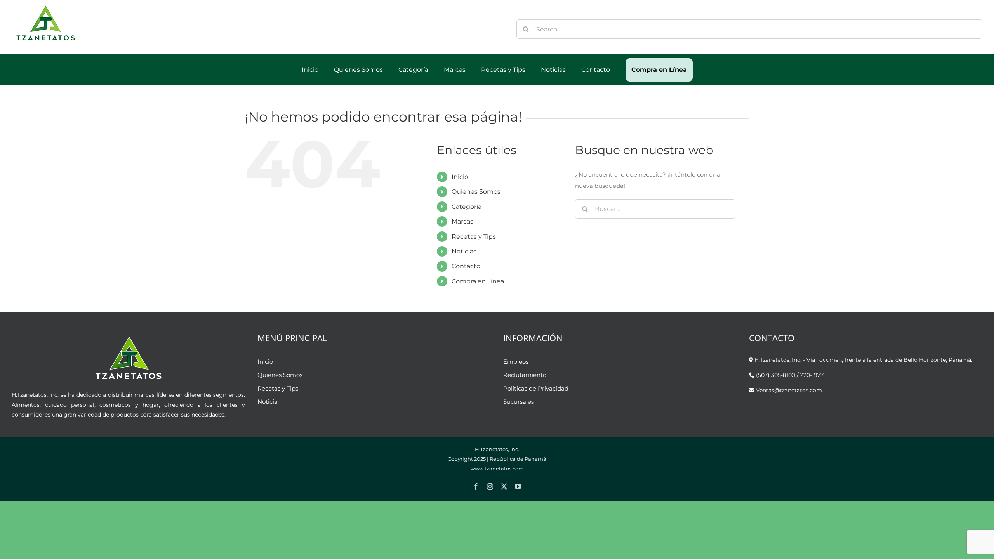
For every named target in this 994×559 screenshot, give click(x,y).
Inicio (460, 177)
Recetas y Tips (474, 236)
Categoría (466, 206)
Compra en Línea (478, 281)
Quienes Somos (476, 191)
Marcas (462, 221)
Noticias (464, 251)
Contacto (466, 266)
